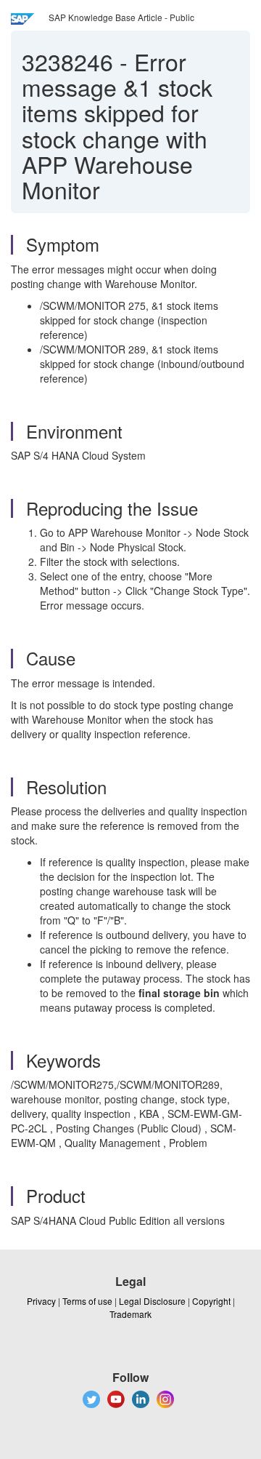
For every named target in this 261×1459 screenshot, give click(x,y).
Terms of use (87, 1301)
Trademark (130, 1314)
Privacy (41, 1301)
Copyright (211, 1301)
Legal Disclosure (152, 1301)
